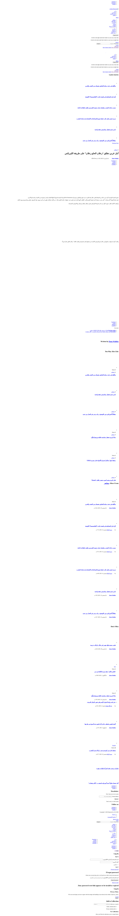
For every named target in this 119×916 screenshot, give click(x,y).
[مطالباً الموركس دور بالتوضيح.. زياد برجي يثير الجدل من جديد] (58, 135)
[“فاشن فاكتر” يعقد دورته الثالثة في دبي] (58, 658)
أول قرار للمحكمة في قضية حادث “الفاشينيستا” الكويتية (100, 97)
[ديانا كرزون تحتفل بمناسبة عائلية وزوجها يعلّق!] (58, 423)
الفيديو (114, 25)
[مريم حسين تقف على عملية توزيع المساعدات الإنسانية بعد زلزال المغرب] (58, 113)
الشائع (114, 15)
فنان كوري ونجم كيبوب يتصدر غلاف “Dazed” (103, 480)
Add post (116, 46)
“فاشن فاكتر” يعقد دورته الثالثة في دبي (105, 671)
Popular (114, 745)
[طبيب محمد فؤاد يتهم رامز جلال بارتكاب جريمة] (58, 636)
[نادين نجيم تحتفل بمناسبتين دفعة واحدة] (58, 124)
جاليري (114, 29)
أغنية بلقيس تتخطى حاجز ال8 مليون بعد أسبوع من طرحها (100, 724)
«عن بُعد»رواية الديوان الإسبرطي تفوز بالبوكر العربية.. (101, 702)
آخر (115, 11)
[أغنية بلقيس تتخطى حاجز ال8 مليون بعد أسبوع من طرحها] (58, 715)
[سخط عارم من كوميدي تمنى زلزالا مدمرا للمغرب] (58, 736)
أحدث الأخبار (113, 14)
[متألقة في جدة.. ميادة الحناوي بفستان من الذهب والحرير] (58, 80)
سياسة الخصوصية (112, 817)
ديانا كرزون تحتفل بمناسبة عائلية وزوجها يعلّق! (103, 437)
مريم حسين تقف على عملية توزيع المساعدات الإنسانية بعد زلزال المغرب (96, 118)
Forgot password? (114, 869)
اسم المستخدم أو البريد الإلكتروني (110, 859)
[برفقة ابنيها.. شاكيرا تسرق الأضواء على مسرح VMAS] (58, 446)
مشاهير (114, 20)
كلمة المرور (115, 862)
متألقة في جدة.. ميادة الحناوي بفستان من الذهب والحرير (100, 86)
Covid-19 (114, 31)
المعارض (114, 22)
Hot (115, 666)
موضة (114, 23)
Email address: (115, 796)
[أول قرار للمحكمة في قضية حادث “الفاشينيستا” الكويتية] (58, 91)
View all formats (114, 47)
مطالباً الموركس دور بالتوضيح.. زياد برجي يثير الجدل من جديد (99, 140)
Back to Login (115, 882)
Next (117, 143)
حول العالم (113, 32)
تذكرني (115, 864)
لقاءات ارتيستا (112, 26)
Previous (114, 143)
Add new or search (114, 904)
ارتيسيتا (114, 30)
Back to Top (115, 819)
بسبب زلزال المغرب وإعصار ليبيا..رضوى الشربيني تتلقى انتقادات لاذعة (97, 107)
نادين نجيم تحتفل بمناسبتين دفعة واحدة (105, 129)
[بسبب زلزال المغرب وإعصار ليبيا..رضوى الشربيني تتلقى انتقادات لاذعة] (58, 102)
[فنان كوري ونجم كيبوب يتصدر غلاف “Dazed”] (58, 470)
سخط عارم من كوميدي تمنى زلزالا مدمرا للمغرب (102, 750)
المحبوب (114, 12)
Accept (116, 896)
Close (117, 820)
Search (98, 43)
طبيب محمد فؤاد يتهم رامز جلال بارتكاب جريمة (103, 645)
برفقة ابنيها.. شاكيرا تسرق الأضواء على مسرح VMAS (101, 460)
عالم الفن (113, 21)
